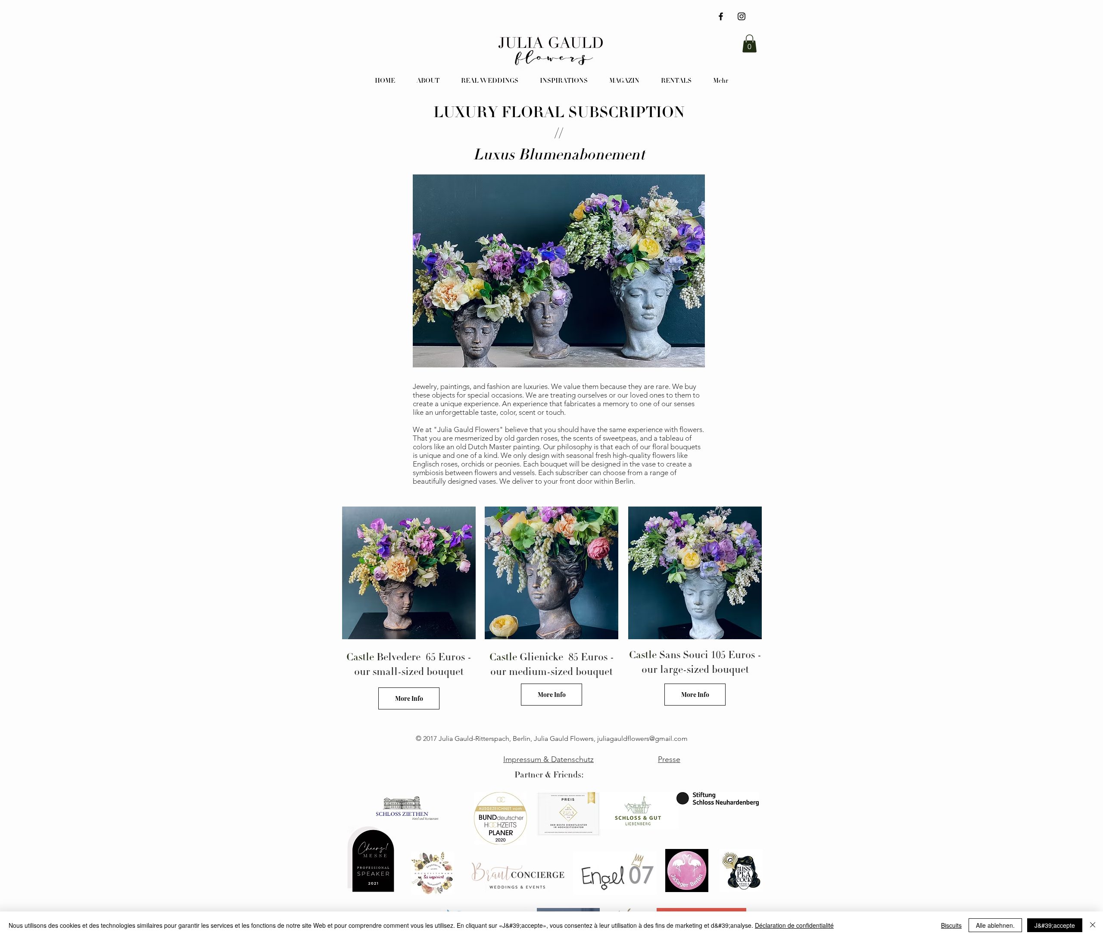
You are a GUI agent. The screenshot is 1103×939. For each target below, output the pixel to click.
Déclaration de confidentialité (794, 925)
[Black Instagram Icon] (741, 16)
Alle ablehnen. (995, 925)
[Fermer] (1092, 925)
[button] (749, 43)
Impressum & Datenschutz (548, 759)
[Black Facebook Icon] (721, 16)
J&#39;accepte (1054, 925)
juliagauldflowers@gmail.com (642, 738)
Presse (669, 759)
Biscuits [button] (951, 925)
